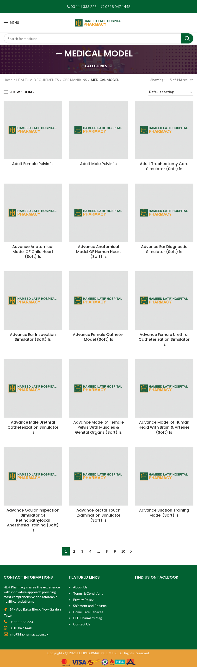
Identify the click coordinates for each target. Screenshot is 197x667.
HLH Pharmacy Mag (87, 618)
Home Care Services (88, 612)
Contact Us (81, 624)
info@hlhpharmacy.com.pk (29, 634)
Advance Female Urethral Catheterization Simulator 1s (164, 339)
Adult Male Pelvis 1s (98, 164)
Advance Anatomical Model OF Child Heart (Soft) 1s (32, 251)
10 (123, 551)
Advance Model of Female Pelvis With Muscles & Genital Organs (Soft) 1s (98, 427)
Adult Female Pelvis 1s (33, 164)
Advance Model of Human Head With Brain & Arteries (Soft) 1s (164, 427)
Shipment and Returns (90, 606)
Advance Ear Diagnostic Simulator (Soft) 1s (164, 249)
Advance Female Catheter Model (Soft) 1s (98, 337)
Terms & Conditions (88, 593)
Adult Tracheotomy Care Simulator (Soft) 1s (164, 166)
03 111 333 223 (84, 6)
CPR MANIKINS (75, 80)
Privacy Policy (83, 600)
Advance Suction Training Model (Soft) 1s (164, 513)
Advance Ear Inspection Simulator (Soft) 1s (33, 337)
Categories (96, 66)
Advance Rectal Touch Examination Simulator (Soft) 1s (98, 515)
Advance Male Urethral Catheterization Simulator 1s (32, 427)
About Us (80, 587)
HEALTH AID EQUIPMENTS (37, 80)
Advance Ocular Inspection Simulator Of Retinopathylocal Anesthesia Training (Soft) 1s (32, 520)
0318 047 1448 (117, 6)
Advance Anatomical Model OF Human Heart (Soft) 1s (98, 251)
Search (187, 38)
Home (8, 80)
